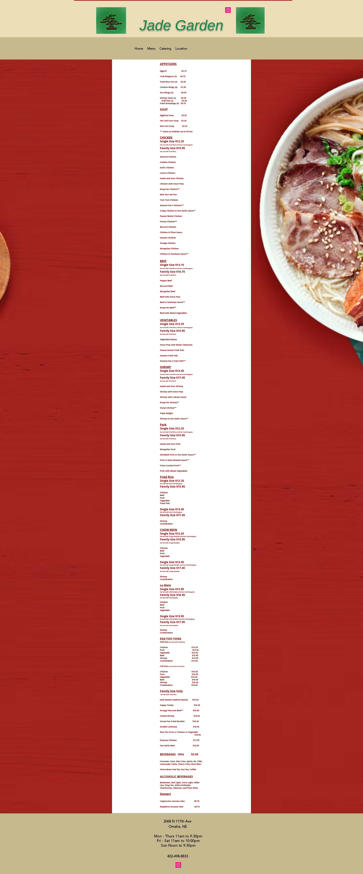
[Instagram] (228, 10)
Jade (157, 25)
